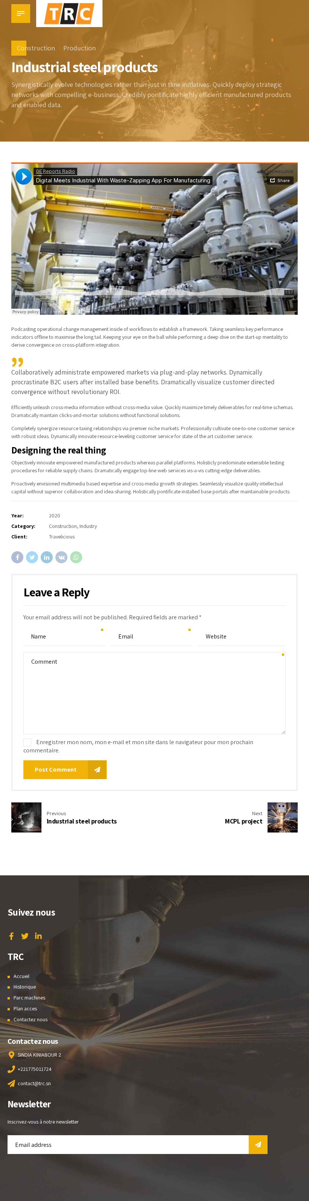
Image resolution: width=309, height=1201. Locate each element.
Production (79, 48)
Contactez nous (30, 1019)
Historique (25, 986)
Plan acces (25, 1008)
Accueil (21, 976)
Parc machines (29, 997)
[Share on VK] (61, 557)
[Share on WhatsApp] (76, 557)
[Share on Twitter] (32, 557)
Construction (36, 48)
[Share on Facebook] (17, 557)
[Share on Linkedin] (47, 557)
